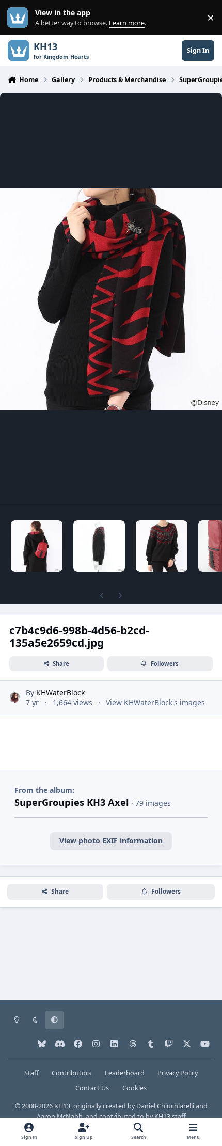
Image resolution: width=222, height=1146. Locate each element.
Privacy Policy (177, 1073)
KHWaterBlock (60, 692)
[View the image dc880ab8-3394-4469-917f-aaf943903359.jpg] (99, 546)
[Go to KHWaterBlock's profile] (14, 697)
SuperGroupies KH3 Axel (71, 802)
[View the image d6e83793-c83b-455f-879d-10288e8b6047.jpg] (161, 546)
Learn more (20, 18)
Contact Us (92, 1088)
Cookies (134, 1088)
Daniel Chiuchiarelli (165, 1106)
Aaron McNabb (60, 1116)
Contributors (71, 1073)
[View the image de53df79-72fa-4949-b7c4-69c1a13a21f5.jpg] (36, 546)
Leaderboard (125, 1073)
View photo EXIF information (111, 841)
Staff (31, 1073)
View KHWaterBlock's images (155, 702)
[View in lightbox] (111, 299)
